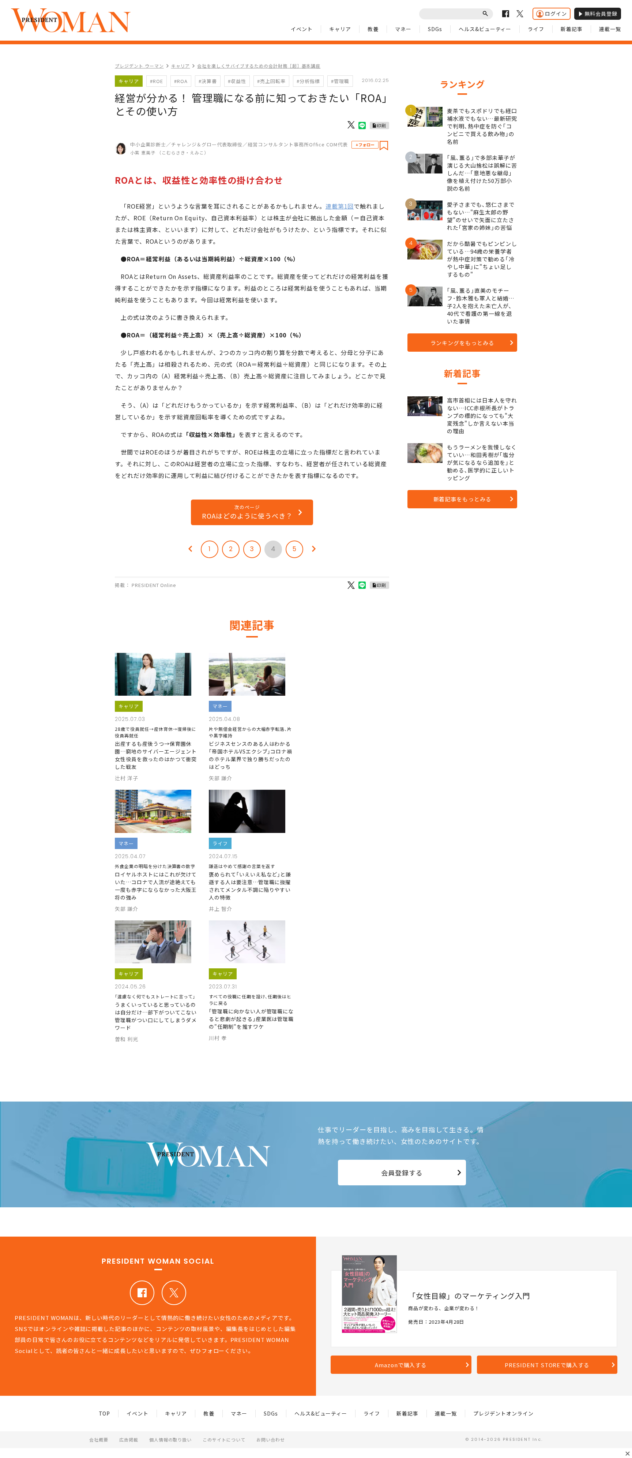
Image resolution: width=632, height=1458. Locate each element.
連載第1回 (340, 206)
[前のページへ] (190, 549)
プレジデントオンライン (503, 1413)
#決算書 (208, 81)
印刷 (381, 125)
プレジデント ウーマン (139, 66)
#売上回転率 (271, 81)
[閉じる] (627, 1453)
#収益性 (237, 81)
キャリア (340, 29)
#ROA (181, 81)
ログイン (556, 13)
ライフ (536, 29)
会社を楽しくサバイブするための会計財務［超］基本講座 (258, 66)
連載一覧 (610, 29)
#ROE (156, 81)
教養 (373, 29)
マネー (403, 29)
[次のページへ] (314, 549)
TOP (104, 1413)
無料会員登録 (600, 13)
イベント (302, 29)
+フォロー (365, 144)
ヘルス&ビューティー (485, 29)
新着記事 (572, 29)
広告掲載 (128, 1439)
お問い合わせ (270, 1439)
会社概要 (98, 1439)
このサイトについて (224, 1439)
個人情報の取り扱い (170, 1439)
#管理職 (340, 81)
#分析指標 (308, 81)
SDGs (435, 29)
